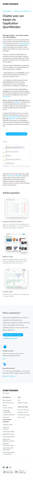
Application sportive (8, 434)
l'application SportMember (13, 117)
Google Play (10, 175)
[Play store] (20, 472)
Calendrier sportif (7, 424)
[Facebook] (4, 467)
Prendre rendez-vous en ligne (12, 335)
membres (18, 102)
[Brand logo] (10, 4)
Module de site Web (8, 431)
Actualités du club (23, 412)
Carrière (5, 405)
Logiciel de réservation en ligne (8, 444)
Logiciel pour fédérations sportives (8, 440)
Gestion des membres (9, 436)
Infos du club (21, 417)
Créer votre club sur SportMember (16, 134)
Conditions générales (8, 414)
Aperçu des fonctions (9, 376)
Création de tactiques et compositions (8, 453)
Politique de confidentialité (7, 411)
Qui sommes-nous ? (8, 402)
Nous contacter (7, 400)
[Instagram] (10, 467)
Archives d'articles (8, 408)
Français (7, 393)
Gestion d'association (24, 415)
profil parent (6, 96)
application (12, 118)
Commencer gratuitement (10, 338)
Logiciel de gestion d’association (8, 448)
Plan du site (6, 417)
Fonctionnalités (7, 11)
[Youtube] (7, 467)
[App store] (8, 472)
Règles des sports (23, 402)
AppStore (19, 175)
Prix (4, 358)
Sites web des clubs (23, 409)
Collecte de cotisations (6, 428)
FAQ (19, 400)
